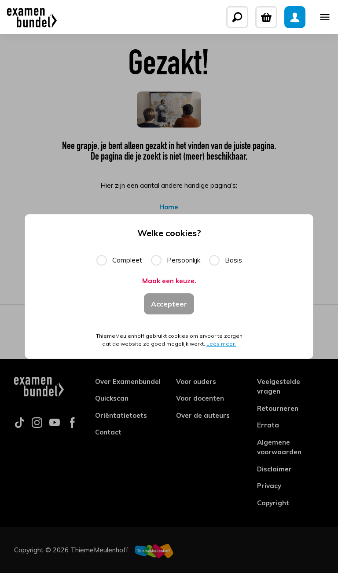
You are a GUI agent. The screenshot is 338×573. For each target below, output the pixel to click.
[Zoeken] (237, 17)
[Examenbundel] (32, 17)
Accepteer (169, 303)
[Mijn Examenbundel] (294, 17)
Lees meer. (221, 343)
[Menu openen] (325, 17)
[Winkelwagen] (266, 17)
